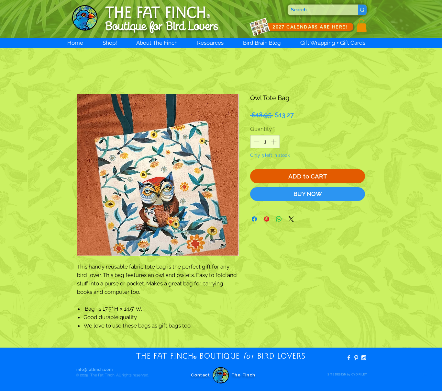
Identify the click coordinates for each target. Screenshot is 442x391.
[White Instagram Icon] (363, 357)
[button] (361, 25)
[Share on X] (291, 219)
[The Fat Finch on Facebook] (349, 357)
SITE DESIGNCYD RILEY (347, 374)
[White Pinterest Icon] (356, 357)
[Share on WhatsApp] (279, 219)
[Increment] (274, 141)
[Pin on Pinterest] (267, 219)
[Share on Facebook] (254, 219)
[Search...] (362, 10)
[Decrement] (256, 141)
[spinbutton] (265, 141)
